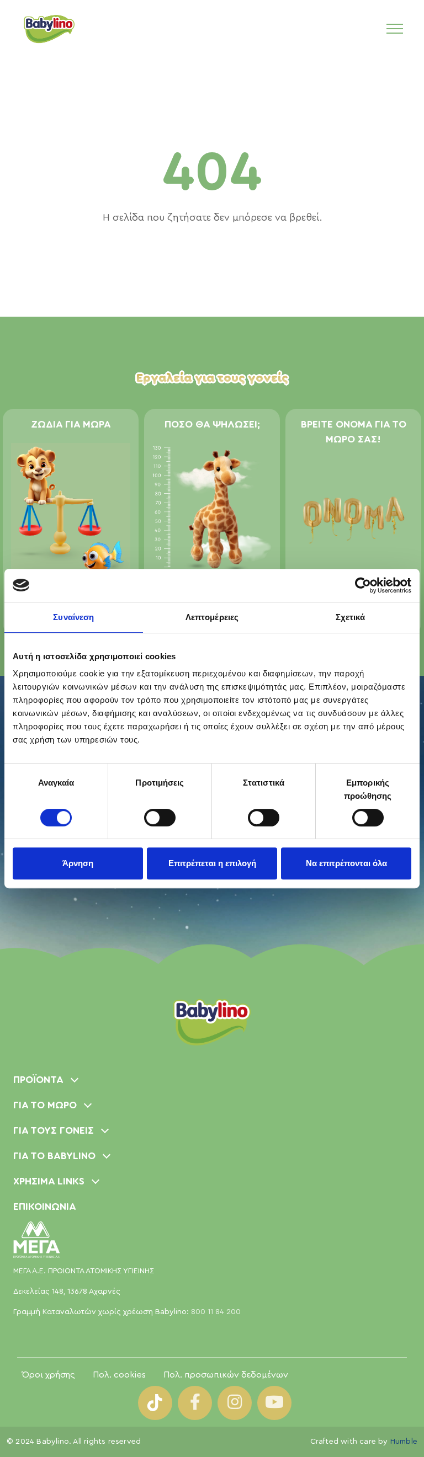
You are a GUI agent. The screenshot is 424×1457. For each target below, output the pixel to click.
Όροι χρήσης (48, 1374)
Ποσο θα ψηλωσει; (212, 424)
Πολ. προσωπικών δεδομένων (225, 1374)
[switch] (160, 817)
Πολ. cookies (119, 1374)
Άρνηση (77, 863)
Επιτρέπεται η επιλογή (212, 863)
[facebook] (195, 1403)
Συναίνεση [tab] (73, 617)
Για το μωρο (45, 1105)
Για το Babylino (54, 1156)
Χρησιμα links (48, 1181)
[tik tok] (155, 1403)
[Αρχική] (48, 28)
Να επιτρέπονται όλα (346, 863)
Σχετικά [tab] (350, 617)
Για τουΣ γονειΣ (53, 1130)
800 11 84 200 (216, 1312)
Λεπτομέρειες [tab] (212, 617)
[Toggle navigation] (394, 28)
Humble (403, 1441)
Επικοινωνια (44, 1207)
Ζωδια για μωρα (71, 424)
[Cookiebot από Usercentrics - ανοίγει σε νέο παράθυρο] (363, 585)
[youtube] (274, 1403)
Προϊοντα (38, 1080)
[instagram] (235, 1403)
